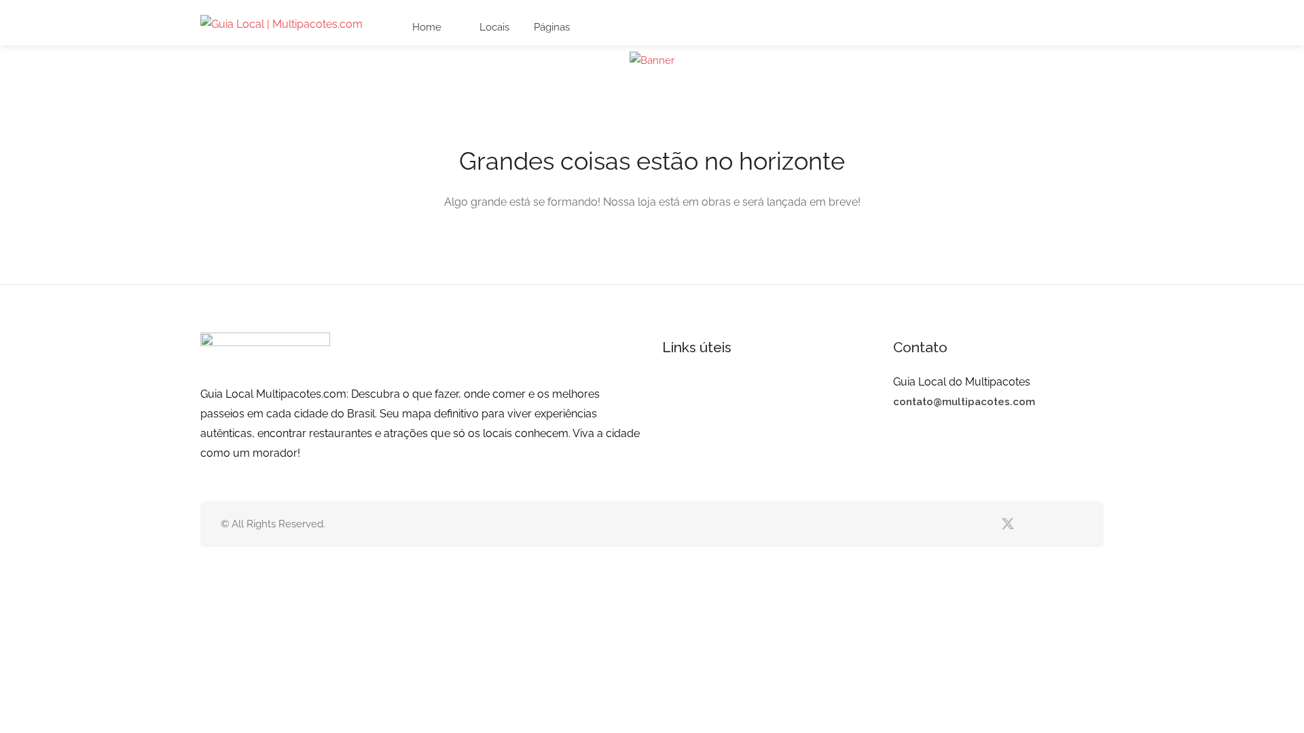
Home (425, 27)
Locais (493, 27)
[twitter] (1007, 524)
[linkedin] (1029, 524)
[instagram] (1074, 524)
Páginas (552, 27)
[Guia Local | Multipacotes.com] (281, 23)
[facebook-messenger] (1052, 524)
